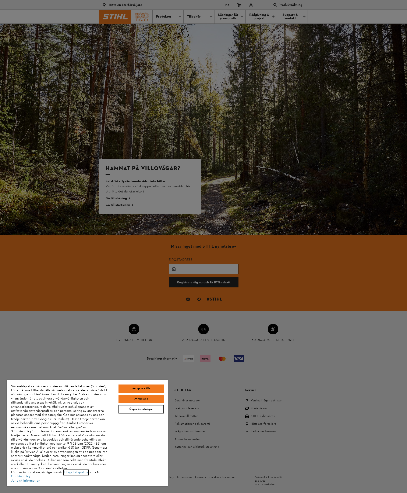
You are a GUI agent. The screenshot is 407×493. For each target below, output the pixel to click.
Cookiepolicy (20, 476)
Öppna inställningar (141, 409)
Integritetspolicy (76, 472)
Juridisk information (25, 480)
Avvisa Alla (141, 399)
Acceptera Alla (141, 388)
